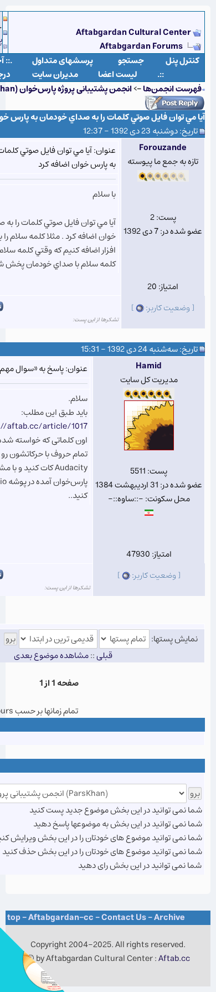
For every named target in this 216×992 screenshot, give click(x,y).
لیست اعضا (117, 74)
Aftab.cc (174, 958)
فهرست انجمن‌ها (172, 88)
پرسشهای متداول (62, 60)
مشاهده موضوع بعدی (51, 655)
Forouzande (163, 147)
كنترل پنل (182, 60)
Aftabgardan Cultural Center (134, 32)
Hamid (149, 365)
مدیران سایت (55, 74)
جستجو (131, 60)
